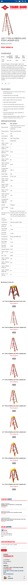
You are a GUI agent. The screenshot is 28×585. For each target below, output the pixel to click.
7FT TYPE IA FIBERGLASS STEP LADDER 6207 (14, 379)
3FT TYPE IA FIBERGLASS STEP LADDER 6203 (14, 484)
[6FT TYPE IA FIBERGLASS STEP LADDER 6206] (14, 397)
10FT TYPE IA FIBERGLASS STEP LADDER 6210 (14, 327)
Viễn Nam (5, 563)
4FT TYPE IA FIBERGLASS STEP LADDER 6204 (14, 458)
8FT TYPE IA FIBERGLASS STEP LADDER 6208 (14, 353)
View (14, 306)
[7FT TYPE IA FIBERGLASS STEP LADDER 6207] (14, 370)
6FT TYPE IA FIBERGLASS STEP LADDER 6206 (14, 406)
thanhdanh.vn (8, 556)
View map (9, 569)
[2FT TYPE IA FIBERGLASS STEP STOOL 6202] (14, 292)
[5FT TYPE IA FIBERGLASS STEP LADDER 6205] (14, 423)
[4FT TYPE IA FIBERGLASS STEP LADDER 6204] (14, 449)
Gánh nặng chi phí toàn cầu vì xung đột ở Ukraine (11, 512)
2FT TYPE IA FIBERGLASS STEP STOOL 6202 (14, 301)
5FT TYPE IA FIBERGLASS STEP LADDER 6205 (14, 432)
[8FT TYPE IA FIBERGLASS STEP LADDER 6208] (14, 344)
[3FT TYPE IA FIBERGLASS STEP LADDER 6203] (14, 475)
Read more (3, 507)
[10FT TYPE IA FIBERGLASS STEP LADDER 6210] (14, 318)
